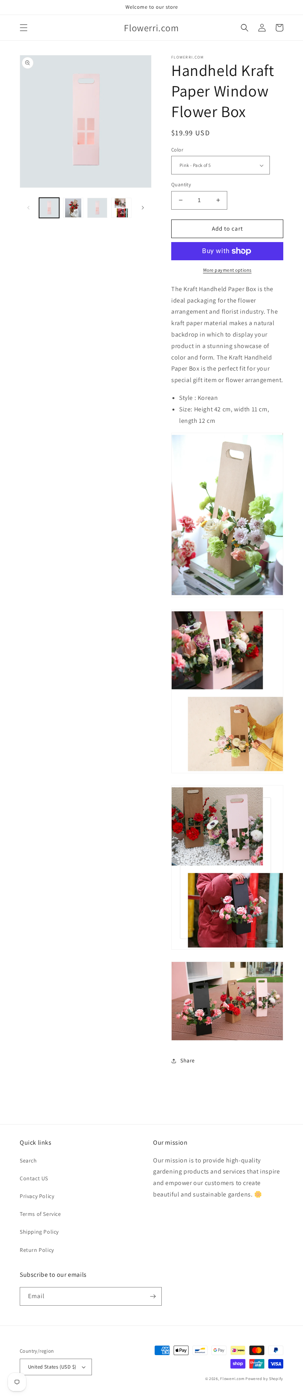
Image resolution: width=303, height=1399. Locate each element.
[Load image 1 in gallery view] (49, 208)
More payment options (227, 270)
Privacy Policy (37, 1196)
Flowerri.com (232, 1378)
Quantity (181, 184)
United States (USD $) (52, 1366)
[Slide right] (143, 207)
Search (28, 1160)
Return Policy (37, 1249)
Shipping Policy (39, 1231)
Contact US (34, 1178)
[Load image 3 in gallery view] (97, 208)
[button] (23, 27)
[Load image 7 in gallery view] (121, 208)
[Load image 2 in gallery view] (73, 208)
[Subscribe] (152, 1296)
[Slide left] (28, 207)
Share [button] (187, 1060)
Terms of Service (40, 1213)
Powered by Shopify (264, 1378)
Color (177, 149)
